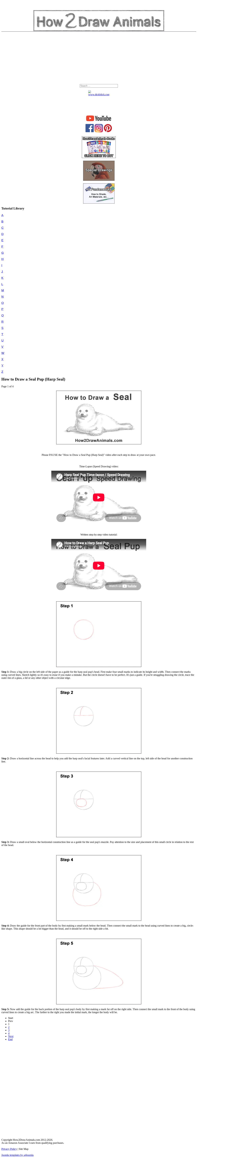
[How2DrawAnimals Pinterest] (108, 131)
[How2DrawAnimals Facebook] (89, 131)
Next (10, 1036)
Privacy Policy (9, 1149)
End (10, 1039)
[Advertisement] (98, 58)
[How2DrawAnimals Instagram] (99, 131)
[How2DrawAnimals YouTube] (99, 121)
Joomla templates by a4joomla (17, 1155)
